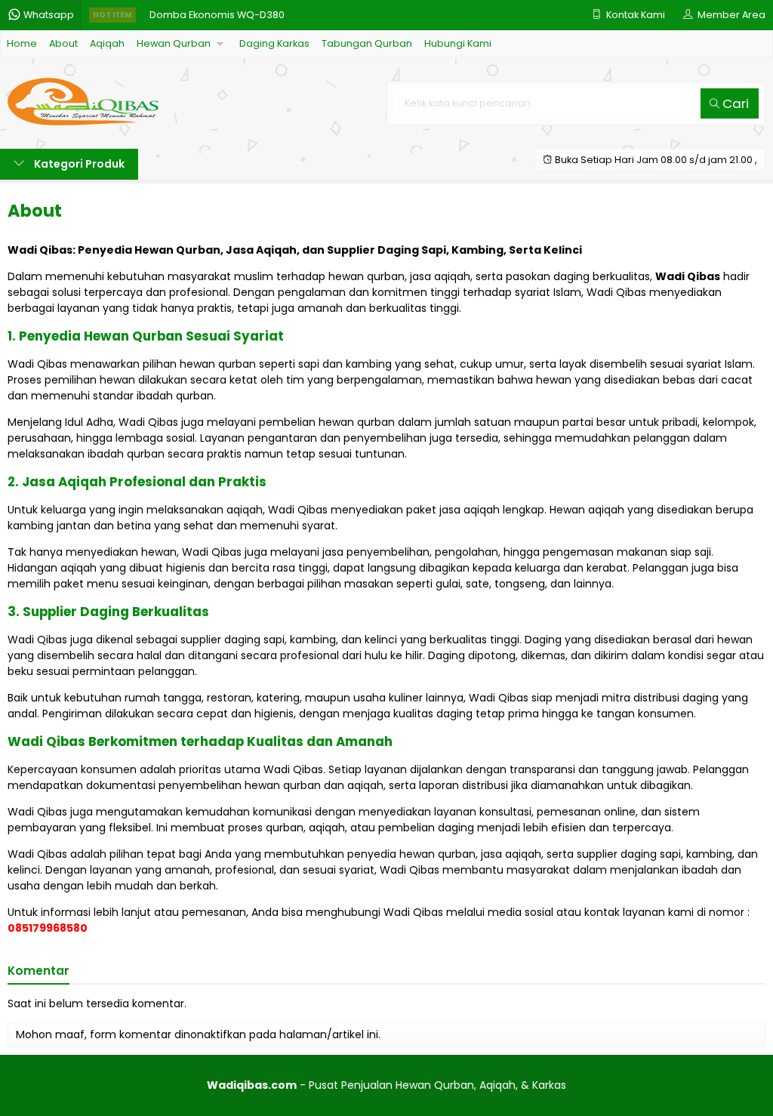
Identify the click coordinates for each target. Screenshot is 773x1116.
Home (22, 43)
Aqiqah (107, 43)
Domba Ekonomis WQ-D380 (217, 14)
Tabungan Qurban (367, 43)
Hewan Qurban (174, 43)
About (63, 43)
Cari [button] (734, 103)
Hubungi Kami (457, 43)
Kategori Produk (78, 163)
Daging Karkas (274, 43)
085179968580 (48, 928)
